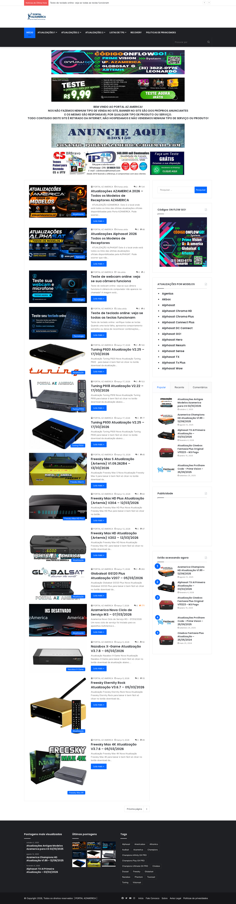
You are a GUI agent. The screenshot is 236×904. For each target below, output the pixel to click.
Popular (161, 387)
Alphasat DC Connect (177, 328)
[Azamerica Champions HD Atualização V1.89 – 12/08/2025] (166, 419)
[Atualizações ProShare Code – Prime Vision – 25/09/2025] (166, 469)
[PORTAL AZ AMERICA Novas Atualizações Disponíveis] (36, 16)
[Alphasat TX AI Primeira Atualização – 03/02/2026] (166, 434)
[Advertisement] (182, 521)
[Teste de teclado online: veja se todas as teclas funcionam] (79, 854)
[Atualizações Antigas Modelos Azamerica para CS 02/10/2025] (166, 402)
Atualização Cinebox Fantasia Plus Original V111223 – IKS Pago (190, 449)
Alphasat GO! (171, 334)
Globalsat (149, 871)
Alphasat (168, 305)
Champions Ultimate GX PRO (135, 866)
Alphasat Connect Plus (178, 322)
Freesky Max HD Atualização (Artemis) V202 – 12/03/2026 (114, 535)
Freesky (136, 871)
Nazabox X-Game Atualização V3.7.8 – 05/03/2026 (116, 648)
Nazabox (126, 877)
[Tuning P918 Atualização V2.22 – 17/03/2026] (109, 854)
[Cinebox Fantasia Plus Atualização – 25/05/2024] (166, 640)
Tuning (125, 882)
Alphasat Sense (173, 351)
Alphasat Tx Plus (173, 363)
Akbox (166, 299)
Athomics (154, 844)
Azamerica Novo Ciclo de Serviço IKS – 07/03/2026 (111, 612)
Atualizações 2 (70, 32)
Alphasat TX (170, 357)
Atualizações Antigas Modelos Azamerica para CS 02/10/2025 (190, 403)
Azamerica (138, 849)
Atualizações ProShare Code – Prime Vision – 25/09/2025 (191, 469)
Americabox (140, 844)
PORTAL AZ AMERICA (103, 186)
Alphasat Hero (172, 340)
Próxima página (134, 809)
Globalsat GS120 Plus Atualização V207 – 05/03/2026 (117, 575)
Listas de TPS (116, 32)
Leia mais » (98, 221)
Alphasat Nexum (174, 345)
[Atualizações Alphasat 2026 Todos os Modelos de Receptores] (94, 845)
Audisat (125, 849)
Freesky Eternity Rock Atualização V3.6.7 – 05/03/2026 (117, 684)
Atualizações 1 (46, 32)
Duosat (125, 871)
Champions (153, 849)
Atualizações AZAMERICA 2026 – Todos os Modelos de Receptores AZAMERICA (117, 195)
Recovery (136, 32)
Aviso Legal (175, 898)
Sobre (165, 898)
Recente (179, 387)
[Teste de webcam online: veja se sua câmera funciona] (109, 845)
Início (29, 32)
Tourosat (151, 877)
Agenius (167, 293)
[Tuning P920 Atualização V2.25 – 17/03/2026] (94, 854)
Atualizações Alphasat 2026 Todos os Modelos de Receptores (114, 238)
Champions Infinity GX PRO (134, 855)
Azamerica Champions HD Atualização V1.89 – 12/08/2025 (191, 418)
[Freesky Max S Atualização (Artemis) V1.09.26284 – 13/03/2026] (94, 863)
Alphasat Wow (172, 368)
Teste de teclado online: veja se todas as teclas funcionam (117, 315)
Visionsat (137, 882)
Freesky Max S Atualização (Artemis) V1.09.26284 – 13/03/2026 (112, 463)
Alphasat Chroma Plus (178, 316)
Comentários (200, 387)
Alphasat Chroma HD (177, 311)
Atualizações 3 (94, 32)
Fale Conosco (152, 898)
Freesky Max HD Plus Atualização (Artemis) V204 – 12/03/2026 (117, 500)
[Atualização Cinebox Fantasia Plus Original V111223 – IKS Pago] (166, 453)
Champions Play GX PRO (133, 860)
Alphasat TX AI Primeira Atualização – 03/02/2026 (191, 433)
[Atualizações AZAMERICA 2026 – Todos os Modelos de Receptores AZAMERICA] (79, 845)
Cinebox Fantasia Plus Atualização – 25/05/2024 (191, 636)
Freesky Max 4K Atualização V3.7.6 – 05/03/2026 (114, 746)
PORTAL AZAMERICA (85, 898)
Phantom (139, 877)
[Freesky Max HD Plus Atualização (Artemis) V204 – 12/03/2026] (109, 862)
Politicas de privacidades (161, 32)
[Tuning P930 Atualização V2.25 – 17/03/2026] (79, 863)
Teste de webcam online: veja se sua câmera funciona (115, 278)
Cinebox (156, 866)
